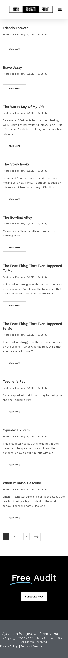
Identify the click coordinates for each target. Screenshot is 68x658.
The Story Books (16, 164)
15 (27, 536)
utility (44, 34)
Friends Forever (15, 28)
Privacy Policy (8, 646)
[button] (60, 9)
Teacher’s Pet (14, 381)
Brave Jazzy (12, 67)
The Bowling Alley (17, 217)
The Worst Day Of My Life (23, 107)
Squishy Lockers (16, 430)
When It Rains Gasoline (22, 483)
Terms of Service (31, 646)
